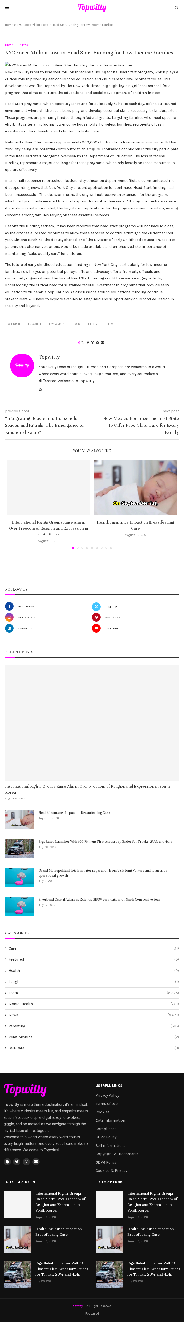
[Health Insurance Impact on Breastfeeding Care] (135, 487)
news (111, 324)
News (94, 1014)
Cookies (102, 1112)
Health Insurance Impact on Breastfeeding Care (74, 813)
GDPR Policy (106, 1137)
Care (94, 948)
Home (9, 25)
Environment (57, 324)
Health (94, 970)
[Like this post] (82, 343)
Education (34, 324)
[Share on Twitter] (92, 343)
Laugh (94, 981)
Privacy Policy (107, 1095)
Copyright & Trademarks (117, 1154)
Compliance (106, 1129)
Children (14, 324)
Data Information (110, 1120)
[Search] (176, 8)
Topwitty (49, 357)
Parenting (94, 1026)
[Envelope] (36, 1161)
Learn (94, 992)
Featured (94, 959)
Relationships (94, 1037)
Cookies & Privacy (111, 1171)
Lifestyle (94, 324)
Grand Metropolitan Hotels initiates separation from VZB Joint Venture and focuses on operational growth (103, 873)
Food (77, 324)
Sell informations (111, 1145)
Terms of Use (107, 1104)
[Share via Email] (102, 343)
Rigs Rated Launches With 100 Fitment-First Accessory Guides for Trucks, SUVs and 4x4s (105, 842)
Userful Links (109, 1085)
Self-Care (94, 1048)
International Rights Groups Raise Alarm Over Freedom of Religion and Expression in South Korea (48, 528)
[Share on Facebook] (88, 343)
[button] (14, 505)
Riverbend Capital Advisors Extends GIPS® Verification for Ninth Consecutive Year (99, 899)
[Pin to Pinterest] (97, 343)
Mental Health (94, 1003)
